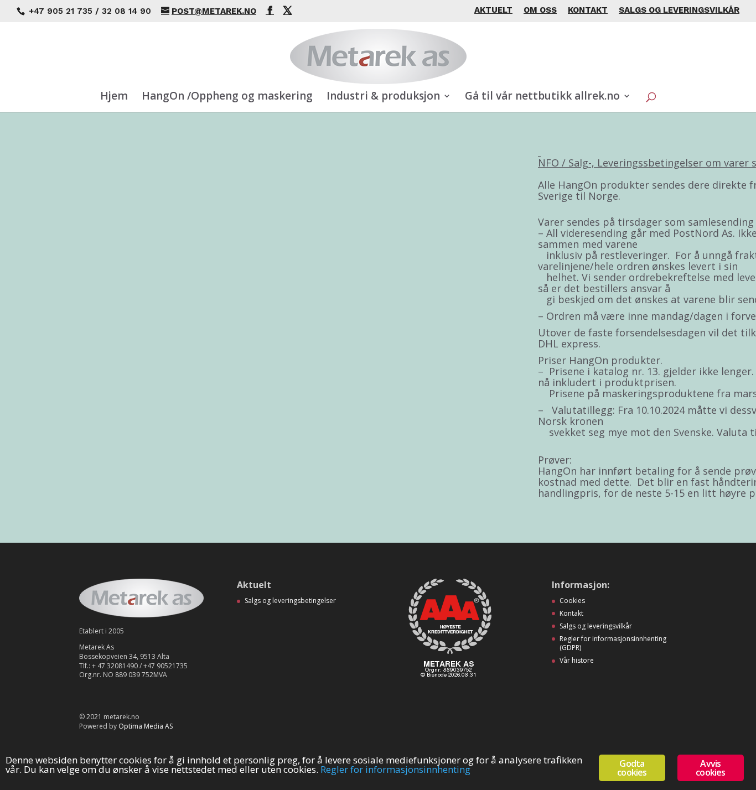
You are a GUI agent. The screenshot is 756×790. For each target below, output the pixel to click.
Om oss (540, 10)
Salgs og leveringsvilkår (679, 10)
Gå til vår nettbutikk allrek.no (542, 97)
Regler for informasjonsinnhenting (395, 769)
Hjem (114, 97)
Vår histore (577, 660)
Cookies (572, 600)
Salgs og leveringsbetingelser (290, 600)
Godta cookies (631, 767)
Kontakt (588, 10)
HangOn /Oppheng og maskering (227, 97)
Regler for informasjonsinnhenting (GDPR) (613, 643)
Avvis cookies (710, 767)
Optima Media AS (145, 726)
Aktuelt (493, 10)
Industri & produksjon (383, 97)
